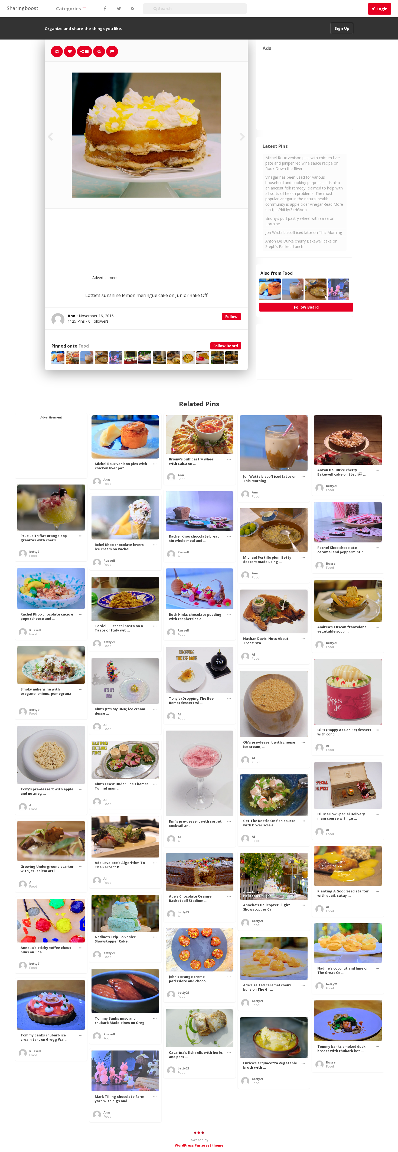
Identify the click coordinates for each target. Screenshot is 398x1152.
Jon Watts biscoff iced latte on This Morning (303, 232)
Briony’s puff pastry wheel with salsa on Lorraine (299, 221)
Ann (106, 479)
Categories (69, 8)
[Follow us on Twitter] (118, 8)
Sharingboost (22, 8)
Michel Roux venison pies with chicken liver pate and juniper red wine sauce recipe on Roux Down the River (302, 163)
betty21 (331, 486)
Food (84, 346)
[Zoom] (99, 51)
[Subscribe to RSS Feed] (132, 8)
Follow (231, 316)
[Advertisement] (159, 245)
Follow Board (225, 345)
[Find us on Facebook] (105, 8)
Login (382, 8)
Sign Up (342, 28)
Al (253, 654)
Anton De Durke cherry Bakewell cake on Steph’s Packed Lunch (301, 243)
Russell (183, 552)
